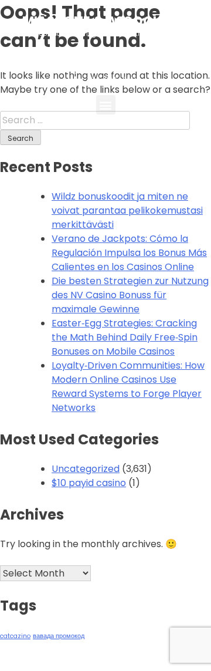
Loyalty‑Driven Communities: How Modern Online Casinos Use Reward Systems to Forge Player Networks (128, 386)
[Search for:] (95, 120)
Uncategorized (86, 469)
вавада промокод (58, 636)
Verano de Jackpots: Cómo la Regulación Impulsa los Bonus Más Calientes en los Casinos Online (129, 253)
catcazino (15, 636)
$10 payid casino (89, 483)
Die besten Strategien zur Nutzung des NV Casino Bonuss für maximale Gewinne (130, 295)
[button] (105, 104)
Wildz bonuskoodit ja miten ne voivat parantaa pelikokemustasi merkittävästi (127, 210)
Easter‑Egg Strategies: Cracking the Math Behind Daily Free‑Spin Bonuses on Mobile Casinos (125, 337)
